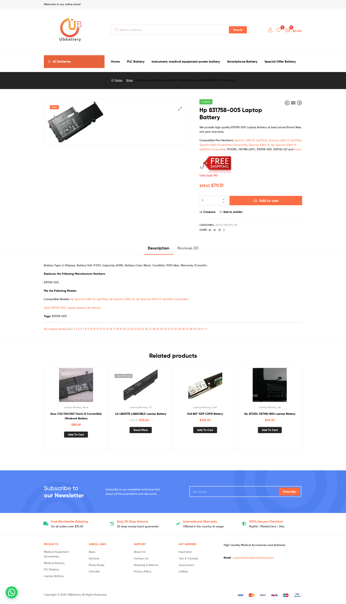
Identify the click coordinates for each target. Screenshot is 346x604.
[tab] (158, 249)
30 (161, 329)
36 (183, 329)
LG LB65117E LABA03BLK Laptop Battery (140, 414)
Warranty (200, 521)
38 (190, 329)
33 (172, 329)
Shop (129, 80)
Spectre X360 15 (259, 144)
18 (117, 329)
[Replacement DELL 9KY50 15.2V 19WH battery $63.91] (287, 103)
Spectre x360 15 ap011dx (285, 140)
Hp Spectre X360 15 (122, 299)
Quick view (86, 387)
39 (194, 329)
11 (95, 329)
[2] (278, 30)
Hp (235, 224)
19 (121, 329)
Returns (132, 521)
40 (198, 329)
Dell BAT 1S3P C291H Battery (205, 414)
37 (187, 329)
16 (111, 329)
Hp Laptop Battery (56, 329)
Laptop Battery (224, 224)
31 (165, 329)
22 (131, 329)
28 (153, 329)
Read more (141, 430)
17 (114, 329)
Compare (209, 212)
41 (202, 329)
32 (168, 329)
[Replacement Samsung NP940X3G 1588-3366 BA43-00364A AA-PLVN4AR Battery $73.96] (299, 103)
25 (142, 329)
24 (138, 329)
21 (128, 329)
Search (237, 30)
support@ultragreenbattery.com (253, 557)
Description (158, 247)
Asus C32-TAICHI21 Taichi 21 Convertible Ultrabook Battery (76, 416)
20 (124, 329)
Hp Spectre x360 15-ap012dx (89, 299)
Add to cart (269, 200)
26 (146, 329)
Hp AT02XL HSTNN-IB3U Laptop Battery (269, 414)
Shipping (69, 521)
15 (107, 329)
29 (157, 329)
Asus (85, 407)
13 (101, 329)
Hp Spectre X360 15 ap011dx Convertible (162, 299)
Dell (214, 407)
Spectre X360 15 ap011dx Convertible (223, 144)
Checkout (266, 521)
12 (97, 329)
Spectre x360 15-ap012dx (250, 140)
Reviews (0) (187, 247)
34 (175, 329)
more (297, 149)
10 (91, 329)
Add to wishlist (232, 212)
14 (104, 329)
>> (206, 329)
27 (150, 329)
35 (179, 329)
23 (135, 329)
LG (150, 407)
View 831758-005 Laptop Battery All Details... (73, 307)
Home (118, 80)
